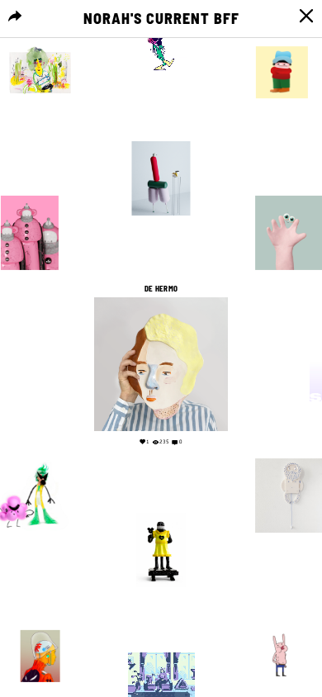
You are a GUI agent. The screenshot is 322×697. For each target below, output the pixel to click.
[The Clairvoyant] (39, 656)
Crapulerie (282, 38)
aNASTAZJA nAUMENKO (161, 133)
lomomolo (30, 187)
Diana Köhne (40, 38)
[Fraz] (282, 72)
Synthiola (26, 450)
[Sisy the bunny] (282, 656)
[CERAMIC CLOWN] (30, 233)
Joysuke (161, 644)
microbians (40, 622)
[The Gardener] (39, 72)
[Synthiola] (161, 48)
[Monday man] (161, 178)
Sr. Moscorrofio (161, 504)
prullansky (282, 622)
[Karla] (161, 550)
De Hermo (161, 289)
